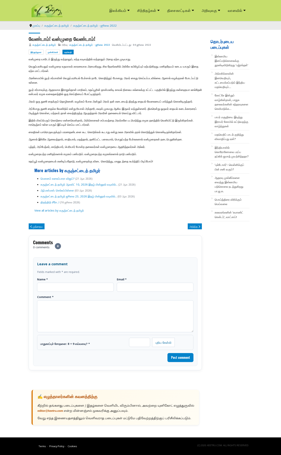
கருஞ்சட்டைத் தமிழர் (44, 44)
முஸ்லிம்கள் (53, 52)
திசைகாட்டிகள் (179, 10)
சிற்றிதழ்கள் (146, 10)
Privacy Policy (56, 446)
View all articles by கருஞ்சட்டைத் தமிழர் (59, 210)
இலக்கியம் (117, 10)
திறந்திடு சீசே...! (50, 202)
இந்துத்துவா (36, 52)
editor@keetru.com (50, 411)
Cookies (72, 446)
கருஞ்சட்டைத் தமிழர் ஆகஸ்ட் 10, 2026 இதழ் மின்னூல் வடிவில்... (79, 184)
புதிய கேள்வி (163, 342)
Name (42, 279)
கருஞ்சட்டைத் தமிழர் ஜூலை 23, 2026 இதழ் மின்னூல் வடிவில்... (79, 196)
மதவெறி (68, 52)
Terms (42, 446)
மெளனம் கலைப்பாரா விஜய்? (58, 178)
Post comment (180, 357)
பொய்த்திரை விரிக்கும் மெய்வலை (228, 202)
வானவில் (235, 10)
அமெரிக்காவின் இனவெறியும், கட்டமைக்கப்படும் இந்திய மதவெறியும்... (230, 80)
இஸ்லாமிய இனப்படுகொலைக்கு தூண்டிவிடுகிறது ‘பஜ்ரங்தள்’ (231, 60)
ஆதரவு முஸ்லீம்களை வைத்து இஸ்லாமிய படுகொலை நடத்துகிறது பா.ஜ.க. (229, 184)
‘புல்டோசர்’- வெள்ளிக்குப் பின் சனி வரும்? (229, 167)
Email (122, 279)
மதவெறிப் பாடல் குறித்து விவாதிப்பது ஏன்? (229, 137)
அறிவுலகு (209, 10)
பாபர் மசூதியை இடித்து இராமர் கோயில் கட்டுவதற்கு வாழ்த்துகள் (231, 121)
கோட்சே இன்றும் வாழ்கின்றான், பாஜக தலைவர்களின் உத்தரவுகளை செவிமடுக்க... (231, 102)
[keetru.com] (47, 10)
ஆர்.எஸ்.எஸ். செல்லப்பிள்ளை (57, 190)
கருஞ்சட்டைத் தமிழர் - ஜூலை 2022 (89, 44)
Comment (45, 297)
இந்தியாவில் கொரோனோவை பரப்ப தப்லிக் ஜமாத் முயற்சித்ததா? (232, 152)
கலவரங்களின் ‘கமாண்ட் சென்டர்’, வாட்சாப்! (229, 214)
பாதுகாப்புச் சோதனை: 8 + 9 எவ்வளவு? (65, 344)
